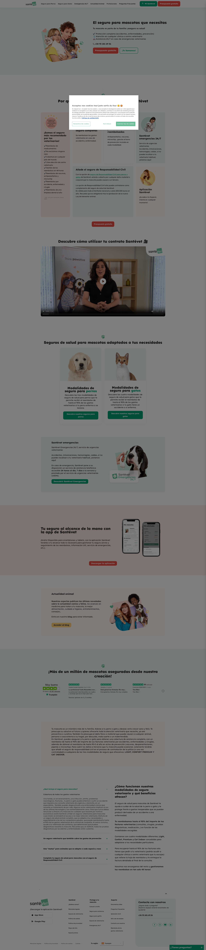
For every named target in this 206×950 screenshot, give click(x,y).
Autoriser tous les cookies (125, 124)
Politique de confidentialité (90, 118)
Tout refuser (107, 124)
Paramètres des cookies (81, 124)
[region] (104, 112)
